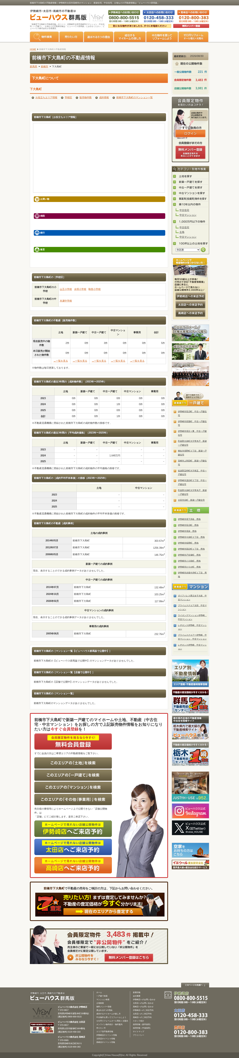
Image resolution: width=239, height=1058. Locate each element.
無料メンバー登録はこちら (129, 958)
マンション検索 (102, 999)
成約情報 (104, 97)
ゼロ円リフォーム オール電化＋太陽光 (193, 37)
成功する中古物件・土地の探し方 (190, 351)
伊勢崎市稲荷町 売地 (188, 543)
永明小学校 (80, 289)
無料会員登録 (191, 26)
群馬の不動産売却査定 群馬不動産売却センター (190, 701)
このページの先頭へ (195, 985)
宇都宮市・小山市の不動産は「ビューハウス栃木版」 (190, 727)
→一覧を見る (60, 360)
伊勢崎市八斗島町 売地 (189, 561)
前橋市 (44, 66)
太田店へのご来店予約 (142, 1014)
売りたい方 (71, 37)
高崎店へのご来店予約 (142, 1017)
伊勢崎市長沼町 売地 (188, 525)
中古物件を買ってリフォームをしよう (162, 37)
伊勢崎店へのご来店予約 (143, 1010)
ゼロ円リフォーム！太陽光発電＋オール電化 (190, 332)
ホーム (99, 992)
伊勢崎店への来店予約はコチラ (190, 296)
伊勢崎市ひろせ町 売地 (189, 567)
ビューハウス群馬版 (53, 996)
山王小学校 (66, 289)
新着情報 (136, 992)
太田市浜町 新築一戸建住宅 (191, 500)
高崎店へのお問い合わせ (143, 1007)
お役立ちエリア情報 (46, 97)
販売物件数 (86, 97)
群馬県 (33, 66)
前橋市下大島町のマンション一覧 (134, 97)
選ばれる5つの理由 (98, 37)
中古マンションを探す (190, 193)
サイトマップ (138, 1031)
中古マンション (187, 215)
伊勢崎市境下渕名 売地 (189, 519)
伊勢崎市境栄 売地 (187, 531)
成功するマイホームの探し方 (130, 37)
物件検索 (44, 37)
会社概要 (136, 996)
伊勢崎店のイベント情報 (106, 1035)
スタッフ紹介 (190, 374)
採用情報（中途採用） (142, 1028)
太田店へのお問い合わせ (143, 1003)
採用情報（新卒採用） (142, 1024)
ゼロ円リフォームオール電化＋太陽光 (112, 1021)
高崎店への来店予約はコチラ (190, 313)
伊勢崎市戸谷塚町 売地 (189, 555)
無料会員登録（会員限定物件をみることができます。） (190, 152)
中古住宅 (184, 210)
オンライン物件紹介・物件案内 (109, 1024)
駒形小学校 (95, 289)
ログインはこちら (190, 133)
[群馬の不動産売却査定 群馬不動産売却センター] (42, 1031)
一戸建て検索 (102, 996)
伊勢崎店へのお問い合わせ (144, 999)
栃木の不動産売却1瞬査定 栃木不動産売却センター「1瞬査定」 (190, 754)
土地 (181, 232)
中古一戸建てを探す (190, 188)
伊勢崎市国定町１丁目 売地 (191, 549)
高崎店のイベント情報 (105, 1042)
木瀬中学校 (66, 300)
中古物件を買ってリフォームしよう (111, 1017)
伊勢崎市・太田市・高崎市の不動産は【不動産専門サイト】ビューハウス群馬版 (56, 15)
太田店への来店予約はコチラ (190, 304)
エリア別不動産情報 (104, 1031)
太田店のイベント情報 (105, 1039)
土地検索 (100, 1003)
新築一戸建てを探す (190, 182)
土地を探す (190, 176)
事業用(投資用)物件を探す (190, 199)
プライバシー (138, 1035)
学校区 (68, 97)
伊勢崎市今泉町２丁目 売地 (191, 537)
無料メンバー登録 (103, 1007)
